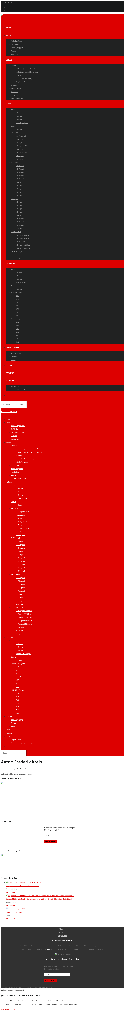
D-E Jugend (15, 538)
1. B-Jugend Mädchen (24, 611)
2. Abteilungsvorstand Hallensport (29, 452)
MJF (17, 687)
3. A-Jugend (20, 518)
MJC (17, 673)
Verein (8, 442)
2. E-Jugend (20, 561)
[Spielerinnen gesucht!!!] (16, 909)
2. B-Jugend (20, 525)
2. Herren (19, 492)
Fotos (8, 730)
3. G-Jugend (20, 601)
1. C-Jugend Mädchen (24, 614)
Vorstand (14, 446)
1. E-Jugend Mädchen (24, 621)
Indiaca (13, 726)
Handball (9, 637)
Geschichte (15, 465)
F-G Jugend (15, 574)
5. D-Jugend (20, 555)
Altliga (18, 634)
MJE (17, 683)
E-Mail (49, 946)
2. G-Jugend (20, 597)
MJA (17, 667)
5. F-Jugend (20, 591)
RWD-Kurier (15, 429)
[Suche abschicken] (28, 753)
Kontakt (6, 2)
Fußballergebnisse (18, 426)
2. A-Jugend (20, 515)
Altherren (19, 631)
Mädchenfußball (17, 607)
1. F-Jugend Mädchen (24, 624)
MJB (17, 670)
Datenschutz (62, 932)
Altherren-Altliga (17, 627)
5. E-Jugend (20, 571)
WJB (17, 697)
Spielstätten (15, 475)
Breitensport (10, 716)
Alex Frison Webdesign (41, 988)
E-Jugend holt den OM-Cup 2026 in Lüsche (22, 886)
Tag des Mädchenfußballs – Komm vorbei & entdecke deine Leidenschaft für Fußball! (39, 899)
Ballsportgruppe (17, 720)
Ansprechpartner (17, 469)
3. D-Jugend (20, 548)
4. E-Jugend (20, 568)
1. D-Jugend (20, 541)
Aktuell (8, 422)
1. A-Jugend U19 (22, 512)
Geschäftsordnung (27, 459)
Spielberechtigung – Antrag (21, 743)
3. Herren (19, 495)
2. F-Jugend (20, 581)
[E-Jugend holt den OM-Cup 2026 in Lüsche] (23, 882)
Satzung (19, 455)
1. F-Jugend (20, 578)
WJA (17, 693)
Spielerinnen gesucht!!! (15, 912)
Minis (18, 713)
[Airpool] (14, 873)
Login (13, 2)
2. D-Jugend (20, 545)
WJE (17, 706)
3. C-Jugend (20, 535)
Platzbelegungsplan (18, 432)
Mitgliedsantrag (17, 740)
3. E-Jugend (20, 564)
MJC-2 (18, 677)
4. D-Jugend (20, 551)
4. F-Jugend (20, 588)
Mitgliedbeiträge (22, 462)
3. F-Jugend (20, 584)
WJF (17, 710)
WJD (17, 703)
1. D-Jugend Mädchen (24, 617)
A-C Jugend (15, 508)
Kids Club (19, 604)
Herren (13, 485)
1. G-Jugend (20, 594)
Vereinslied (15, 472)
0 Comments (11, 892)
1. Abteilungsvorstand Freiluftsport (29, 449)
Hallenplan (15, 439)
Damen (13, 502)
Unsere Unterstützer (18, 479)
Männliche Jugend (18, 664)
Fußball (9, 482)
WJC (17, 700)
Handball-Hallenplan (23, 654)
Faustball (14, 723)
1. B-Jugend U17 (22, 522)
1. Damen (19, 505)
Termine (14, 436)
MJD (17, 680)
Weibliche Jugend (17, 690)
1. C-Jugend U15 (22, 528)
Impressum (62, 936)
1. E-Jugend (20, 558)
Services (9, 736)
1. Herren (19, 488)
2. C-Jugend (20, 531)
